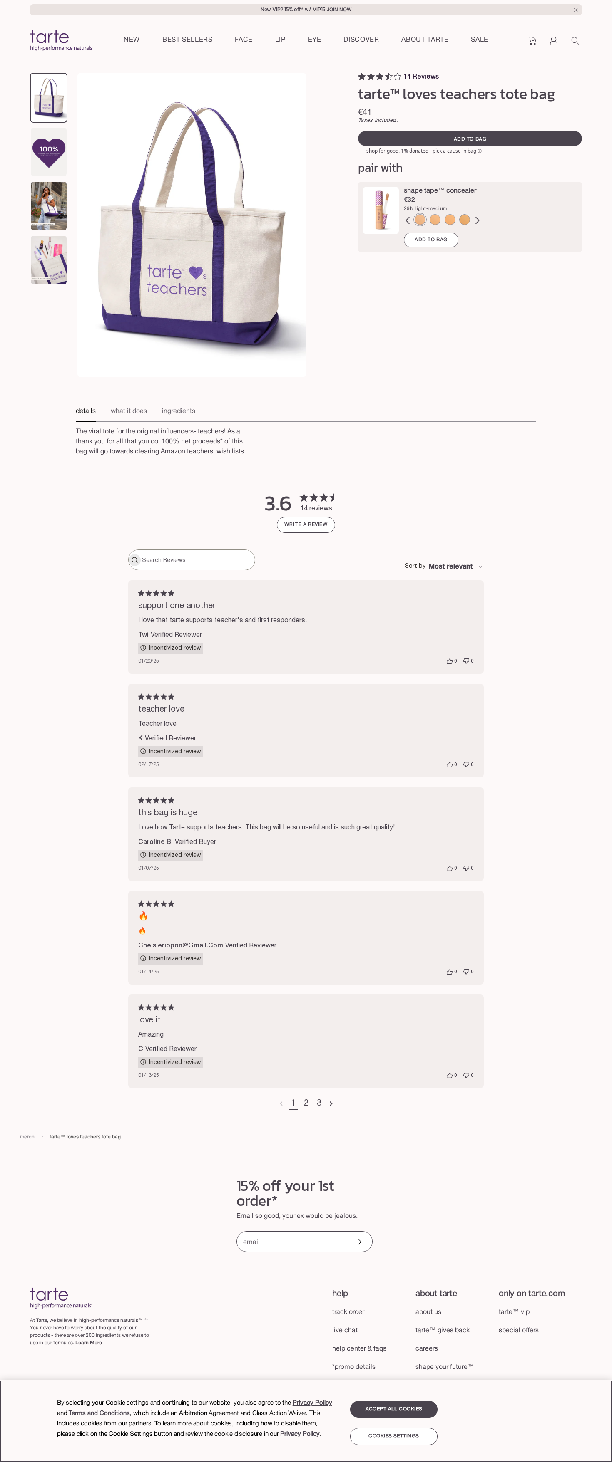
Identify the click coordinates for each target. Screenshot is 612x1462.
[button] (244, 40)
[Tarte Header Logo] (62, 41)
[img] (362, 76)
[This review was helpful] (449, 661)
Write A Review (305, 524)
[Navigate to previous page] (281, 1104)
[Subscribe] (357, 1242)
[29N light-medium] (420, 219)
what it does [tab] (129, 411)
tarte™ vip (514, 1312)
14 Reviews (421, 77)
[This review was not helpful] (466, 661)
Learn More (88, 1343)
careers (426, 1349)
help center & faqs (359, 1349)
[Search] (576, 43)
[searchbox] (197, 559)
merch (27, 1137)
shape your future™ (444, 1367)
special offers (519, 1330)
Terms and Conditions (99, 1413)
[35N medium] (465, 220)
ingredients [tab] (178, 411)
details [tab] (86, 411)
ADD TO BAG (431, 239)
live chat (345, 1330)
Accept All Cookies (394, 1409)
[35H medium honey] (450, 220)
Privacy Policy (312, 1403)
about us (428, 1312)
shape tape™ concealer (440, 191)
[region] (306, 1421)
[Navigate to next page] (331, 1104)
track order (348, 1312)
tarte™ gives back (442, 1330)
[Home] (61, 1298)
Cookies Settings (393, 1436)
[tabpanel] (306, 445)
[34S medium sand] (435, 220)
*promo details (354, 1367)
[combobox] (444, 567)
